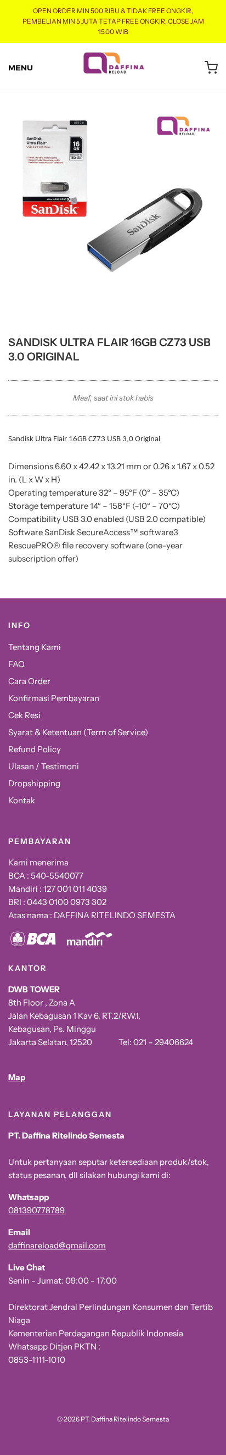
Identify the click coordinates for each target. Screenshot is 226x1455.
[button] (113, 214)
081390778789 (36, 1210)
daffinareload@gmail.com (57, 1245)
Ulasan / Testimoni (43, 766)
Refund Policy (34, 749)
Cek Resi (24, 715)
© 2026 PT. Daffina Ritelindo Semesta (113, 1419)
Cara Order (29, 681)
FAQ (16, 664)
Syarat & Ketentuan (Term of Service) (78, 732)
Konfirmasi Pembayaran (53, 698)
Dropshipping (34, 783)
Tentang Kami (34, 647)
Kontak (21, 800)
